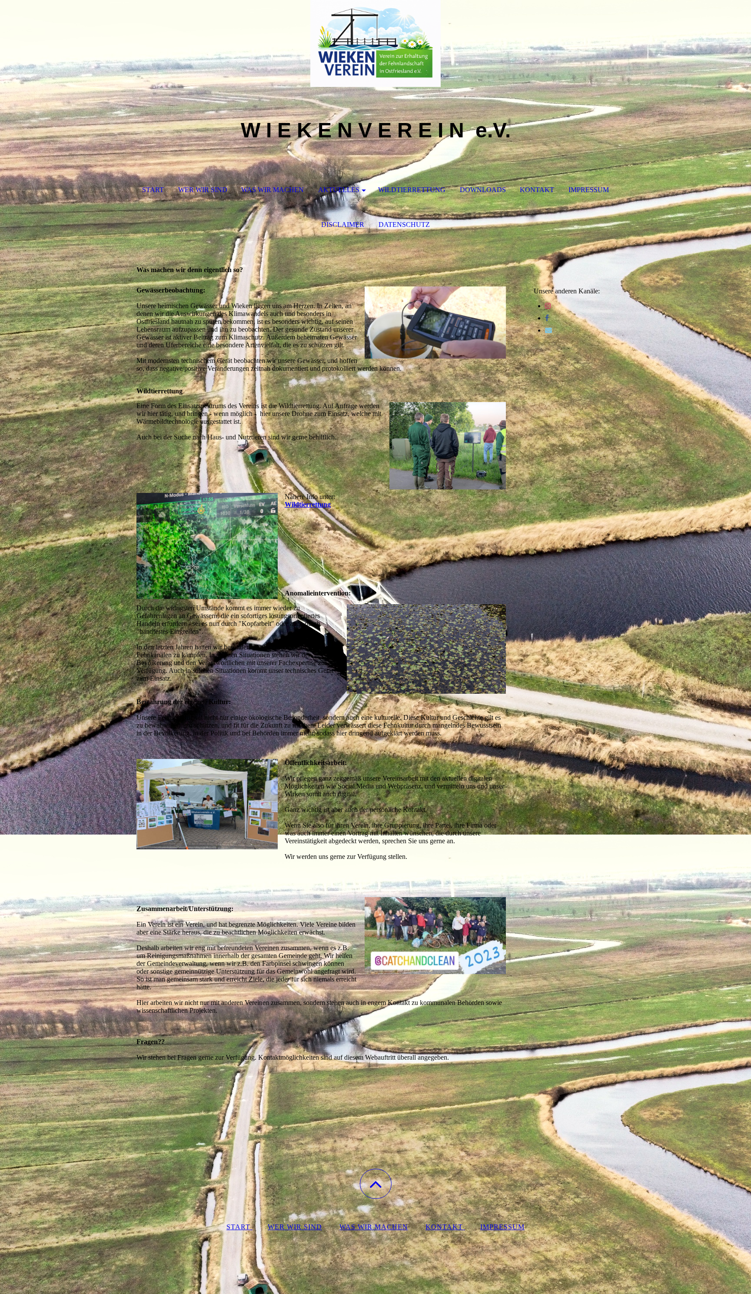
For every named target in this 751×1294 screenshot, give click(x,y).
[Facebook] (547, 318)
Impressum (588, 189)
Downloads (483, 189)
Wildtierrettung (411, 189)
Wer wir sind (202, 189)
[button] (376, 1184)
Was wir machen (272, 189)
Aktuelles (338, 189)
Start (153, 189)
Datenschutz (404, 224)
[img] (375, 43)
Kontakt (537, 189)
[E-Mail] (548, 330)
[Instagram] (548, 305)
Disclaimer (342, 224)
